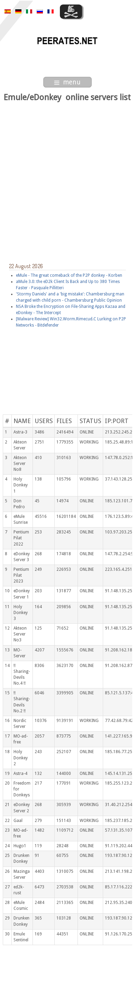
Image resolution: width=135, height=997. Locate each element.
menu (72, 82)
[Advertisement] (67, 174)
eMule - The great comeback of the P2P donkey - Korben (69, 275)
